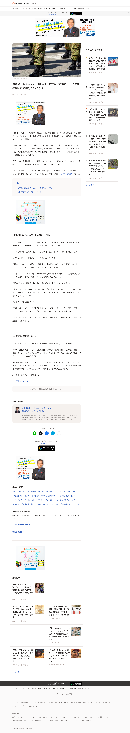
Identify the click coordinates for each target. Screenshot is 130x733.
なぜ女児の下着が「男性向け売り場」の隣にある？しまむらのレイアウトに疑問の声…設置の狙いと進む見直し (97, 63)
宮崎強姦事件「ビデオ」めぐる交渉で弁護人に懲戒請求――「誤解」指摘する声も (44, 495)
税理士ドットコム (17, 717)
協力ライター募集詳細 (21, 524)
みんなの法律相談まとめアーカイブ (59, 721)
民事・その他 (32, 9)
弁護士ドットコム (19, 9)
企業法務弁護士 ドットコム (20, 721)
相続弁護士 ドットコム (102, 717)
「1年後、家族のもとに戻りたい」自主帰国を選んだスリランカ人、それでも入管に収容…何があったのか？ (59, 655)
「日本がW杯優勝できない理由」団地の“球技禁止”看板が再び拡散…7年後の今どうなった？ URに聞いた (59, 610)
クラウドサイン (30, 717)
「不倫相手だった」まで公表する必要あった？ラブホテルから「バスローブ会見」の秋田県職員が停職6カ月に (97, 91)
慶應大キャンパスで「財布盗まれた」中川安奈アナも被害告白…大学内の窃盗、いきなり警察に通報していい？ (22, 590)
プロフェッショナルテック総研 (83, 717)
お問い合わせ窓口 (39, 702)
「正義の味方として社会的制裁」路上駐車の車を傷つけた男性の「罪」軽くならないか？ (46, 491)
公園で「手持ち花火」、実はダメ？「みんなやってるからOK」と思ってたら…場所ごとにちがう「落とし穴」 (22, 655)
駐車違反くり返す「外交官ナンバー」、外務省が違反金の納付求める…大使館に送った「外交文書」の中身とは (97, 143)
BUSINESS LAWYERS (45, 717)
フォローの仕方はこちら (54, 14)
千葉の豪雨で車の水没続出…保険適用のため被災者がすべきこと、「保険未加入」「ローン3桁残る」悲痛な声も (97, 167)
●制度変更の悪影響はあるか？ (29, 192)
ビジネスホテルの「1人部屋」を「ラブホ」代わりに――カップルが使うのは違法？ (44, 500)
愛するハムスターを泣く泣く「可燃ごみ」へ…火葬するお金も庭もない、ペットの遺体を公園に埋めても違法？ (22, 611)
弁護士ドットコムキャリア (63, 717)
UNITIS (75, 721)
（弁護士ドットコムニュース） (24, 381)
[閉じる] (128, 13)
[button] (59, 433)
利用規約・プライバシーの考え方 (58, 702)
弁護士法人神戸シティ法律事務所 (33, 411)
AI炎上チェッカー (85, 721)
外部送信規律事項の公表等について (81, 702)
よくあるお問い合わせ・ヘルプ (21, 702)
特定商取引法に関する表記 (103, 702)
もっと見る (16, 672)
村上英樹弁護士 (66, 173)
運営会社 (15, 706)
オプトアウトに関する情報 (29, 706)
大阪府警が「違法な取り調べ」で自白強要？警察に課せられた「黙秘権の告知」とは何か (46, 504)
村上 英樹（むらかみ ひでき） (37, 408)
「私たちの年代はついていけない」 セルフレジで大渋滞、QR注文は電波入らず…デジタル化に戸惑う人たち (59, 633)
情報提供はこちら (19, 532)
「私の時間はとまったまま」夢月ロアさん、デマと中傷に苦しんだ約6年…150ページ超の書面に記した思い (97, 114)
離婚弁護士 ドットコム (39, 721)
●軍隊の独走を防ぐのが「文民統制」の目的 (35, 188)
